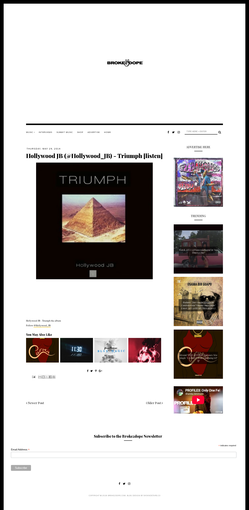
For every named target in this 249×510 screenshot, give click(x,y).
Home (107, 132)
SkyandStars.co (152, 496)
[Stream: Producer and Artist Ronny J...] (144, 361)
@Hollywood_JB (42, 325)
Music (30, 132)
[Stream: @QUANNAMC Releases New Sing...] (42, 361)
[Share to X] (47, 377)
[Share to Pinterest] (54, 377)
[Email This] (40, 377)
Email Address (20, 449)
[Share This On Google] (100, 371)
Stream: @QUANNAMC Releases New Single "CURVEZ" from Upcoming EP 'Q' (198, 357)
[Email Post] (33, 376)
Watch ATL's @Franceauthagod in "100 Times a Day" (198, 251)
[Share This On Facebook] (87, 371)
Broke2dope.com (117, 496)
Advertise (93, 132)
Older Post (154, 403)
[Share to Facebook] (50, 377)
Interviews (45, 132)
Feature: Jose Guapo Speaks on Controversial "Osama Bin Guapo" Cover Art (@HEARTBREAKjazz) (198, 305)
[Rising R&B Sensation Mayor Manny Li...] (76, 361)
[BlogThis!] (43, 377)
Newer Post (35, 403)
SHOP (80, 132)
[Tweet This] (92, 371)
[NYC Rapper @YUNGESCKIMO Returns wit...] (110, 361)
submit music (65, 132)
